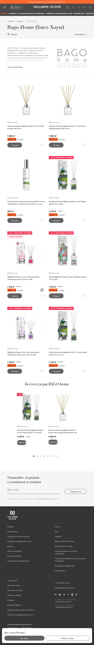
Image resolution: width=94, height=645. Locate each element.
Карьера (10, 599)
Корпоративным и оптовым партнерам (66, 552)
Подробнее (21, 442)
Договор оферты (14, 604)
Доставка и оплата (15, 590)
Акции (57, 526)
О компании (12, 580)
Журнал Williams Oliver (64, 541)
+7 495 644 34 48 (62, 582)
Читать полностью (14, 67)
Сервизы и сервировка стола (58, 13)
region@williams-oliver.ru (64, 607)
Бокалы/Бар (79, 13)
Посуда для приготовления (31, 13)
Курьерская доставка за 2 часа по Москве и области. (47, 1)
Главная (10, 21)
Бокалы (10, 546)
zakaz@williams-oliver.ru (65, 587)
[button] (33, 456)
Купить (15, 295)
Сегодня (14, 145)
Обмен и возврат (14, 595)
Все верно (24, 638)
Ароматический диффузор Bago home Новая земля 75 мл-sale (30, 431)
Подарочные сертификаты (18, 560)
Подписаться (75, 491)
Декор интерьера (14, 551)
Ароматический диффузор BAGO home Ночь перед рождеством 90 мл (62, 431)
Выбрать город (67, 638)
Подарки (13, 13)
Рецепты (58, 536)
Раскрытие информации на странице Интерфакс (70, 559)
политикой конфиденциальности (46, 498)
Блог (57, 531)
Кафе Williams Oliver (63, 546)
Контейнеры (12, 531)
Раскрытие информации (65, 565)
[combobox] (81, 34)
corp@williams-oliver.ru (63, 602)
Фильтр (14, 34)
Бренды (4, 13)
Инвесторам (60, 570)
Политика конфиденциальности (20, 614)
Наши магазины (13, 585)
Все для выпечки (14, 555)
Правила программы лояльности (20, 609)
